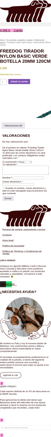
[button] (25, 24)
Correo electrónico (12, 181)
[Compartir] (38, 2)
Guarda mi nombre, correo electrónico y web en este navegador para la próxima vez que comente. (24, 191)
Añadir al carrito (19, 81)
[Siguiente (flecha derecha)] (47, 218)
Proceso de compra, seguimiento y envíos (23, 229)
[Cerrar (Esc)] (43, 2)
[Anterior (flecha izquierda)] (4, 218)
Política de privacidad (13, 246)
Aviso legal (8, 240)
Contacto (7, 235)
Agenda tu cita (10, 375)
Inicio (2, 40)
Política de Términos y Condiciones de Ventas (22, 252)
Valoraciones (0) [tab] (13, 125)
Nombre (7, 177)
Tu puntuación (10, 162)
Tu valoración (10, 164)
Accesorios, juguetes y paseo (20, 40)
